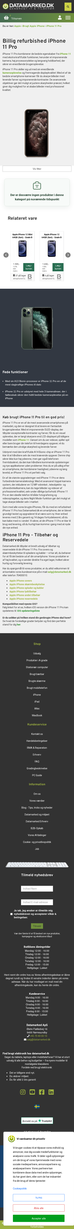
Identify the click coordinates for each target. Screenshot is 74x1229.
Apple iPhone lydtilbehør (22, 591)
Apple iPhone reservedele (23, 598)
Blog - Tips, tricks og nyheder (37, 807)
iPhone (37, 694)
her (18, 624)
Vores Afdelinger (37, 835)
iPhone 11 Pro (53, 26)
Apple (17, 26)
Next (68, 255)
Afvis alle (39, 1208)
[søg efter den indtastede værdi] (68, 7)
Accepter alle (39, 1218)
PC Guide (37, 775)
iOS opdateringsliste (28, 610)
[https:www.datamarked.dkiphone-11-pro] (37, 134)
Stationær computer (37, 667)
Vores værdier (37, 800)
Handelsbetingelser (37, 740)
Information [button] (37, 784)
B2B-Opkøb (37, 828)
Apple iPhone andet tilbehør (24, 595)
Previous (6, 255)
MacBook (37, 715)
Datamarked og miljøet (37, 814)
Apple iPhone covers (20, 580)
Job (37, 849)
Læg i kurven (29, 267)
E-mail (24, 896)
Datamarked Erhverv (37, 821)
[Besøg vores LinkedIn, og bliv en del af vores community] (51, 1092)
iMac (37, 708)
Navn (24, 883)
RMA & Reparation (37, 747)
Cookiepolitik (20, 1188)
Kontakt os (37, 734)
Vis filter (37, 168)
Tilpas (38, 1197)
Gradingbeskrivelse (37, 768)
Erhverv (37, 754)
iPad (37, 701)
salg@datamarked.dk (59, 572)
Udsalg (37, 653)
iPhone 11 (65, 53)
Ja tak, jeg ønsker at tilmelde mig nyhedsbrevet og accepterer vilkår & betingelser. (35, 914)
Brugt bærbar (37, 674)
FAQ (37, 761)
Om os (37, 793)
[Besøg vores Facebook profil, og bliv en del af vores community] (41, 1092)
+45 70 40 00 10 (38, 1036)
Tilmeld (37, 926)
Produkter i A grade (37, 660)
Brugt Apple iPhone (34, 26)
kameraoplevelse (12, 72)
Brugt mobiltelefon (37, 688)
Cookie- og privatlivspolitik (37, 842)
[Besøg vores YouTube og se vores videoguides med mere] (32, 1092)
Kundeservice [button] (37, 725)
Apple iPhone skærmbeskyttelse (27, 584)
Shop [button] (37, 644)
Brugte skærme (37, 681)
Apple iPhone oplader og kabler (26, 588)
